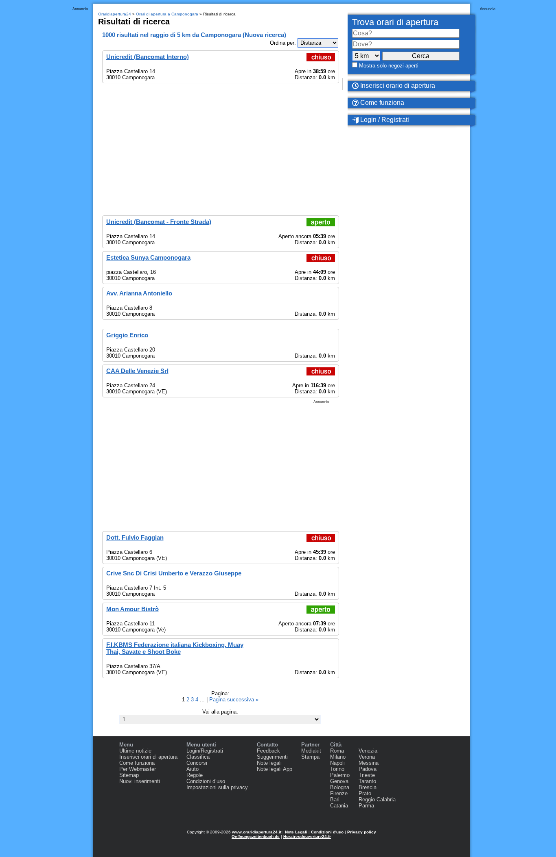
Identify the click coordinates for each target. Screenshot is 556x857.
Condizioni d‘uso (205, 781)
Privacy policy (361, 832)
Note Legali (296, 832)
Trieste (367, 775)
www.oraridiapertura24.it (256, 832)
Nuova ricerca (264, 34)
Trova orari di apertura (395, 22)
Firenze (339, 793)
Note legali (269, 763)
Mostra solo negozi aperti (388, 66)
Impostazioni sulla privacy (217, 787)
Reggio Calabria (377, 799)
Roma (337, 751)
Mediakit (311, 751)
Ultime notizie (135, 751)
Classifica (198, 757)
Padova (368, 769)
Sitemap (129, 775)
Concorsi (196, 763)
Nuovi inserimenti (139, 781)
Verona (367, 757)
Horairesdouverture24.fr (307, 836)
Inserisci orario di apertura (397, 85)
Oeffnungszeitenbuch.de (256, 836)
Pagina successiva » (233, 699)
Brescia (368, 787)
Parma (366, 806)
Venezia (368, 751)
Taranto (367, 781)
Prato (365, 793)
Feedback (268, 751)
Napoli (337, 763)
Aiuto (192, 769)
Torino (337, 769)
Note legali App (274, 769)
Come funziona (381, 102)
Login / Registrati (384, 119)
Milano (338, 757)
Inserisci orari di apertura (148, 757)
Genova (339, 781)
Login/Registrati (204, 751)
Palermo (340, 775)
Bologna (339, 787)
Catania (339, 806)
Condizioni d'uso (327, 832)
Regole (194, 775)
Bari (334, 799)
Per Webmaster (137, 769)
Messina (369, 763)
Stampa (310, 757)
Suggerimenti (272, 757)
